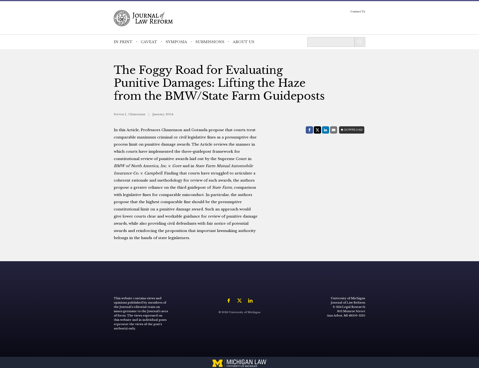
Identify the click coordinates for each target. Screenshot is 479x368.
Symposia (176, 42)
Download (353, 129)
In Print (123, 42)
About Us (243, 42)
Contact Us (357, 11)
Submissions (209, 42)
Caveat (149, 42)
